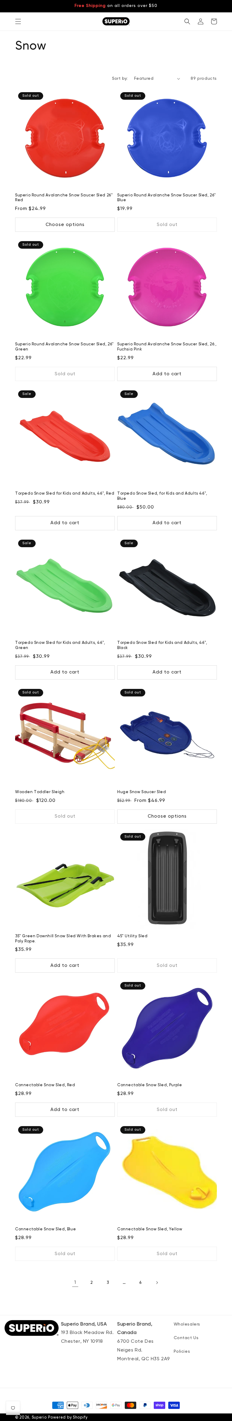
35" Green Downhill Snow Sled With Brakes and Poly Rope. (63, 938)
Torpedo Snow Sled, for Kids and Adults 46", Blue (162, 496)
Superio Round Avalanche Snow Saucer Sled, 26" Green (64, 346)
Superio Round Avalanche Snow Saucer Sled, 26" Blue (166, 197)
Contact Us (186, 1338)
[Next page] (156, 1282)
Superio (39, 1417)
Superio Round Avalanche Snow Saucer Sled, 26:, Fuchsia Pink (167, 346)
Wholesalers (187, 1324)
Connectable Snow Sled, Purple (149, 1085)
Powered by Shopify (68, 1417)
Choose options (65, 224)
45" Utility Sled (132, 936)
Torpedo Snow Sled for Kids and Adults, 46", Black (162, 645)
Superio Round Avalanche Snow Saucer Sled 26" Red (64, 197)
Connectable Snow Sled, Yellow (149, 1229)
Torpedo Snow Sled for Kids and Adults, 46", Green (60, 645)
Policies (182, 1351)
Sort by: (120, 78)
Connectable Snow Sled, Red (45, 1085)
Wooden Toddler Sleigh (40, 792)
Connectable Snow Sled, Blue (45, 1229)
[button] (18, 21)
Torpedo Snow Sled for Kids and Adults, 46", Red (64, 494)
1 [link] (75, 1282)
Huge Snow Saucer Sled (141, 792)
